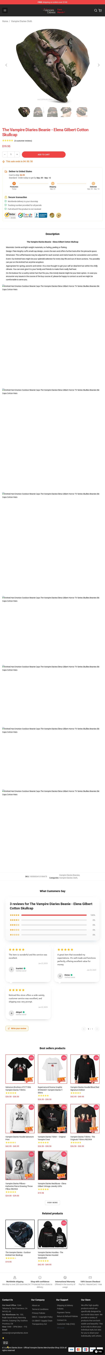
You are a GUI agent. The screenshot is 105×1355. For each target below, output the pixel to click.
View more (52, 1203)
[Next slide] (98, 65)
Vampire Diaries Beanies (69, 875)
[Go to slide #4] (66, 112)
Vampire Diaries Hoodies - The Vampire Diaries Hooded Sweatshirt (50, 1255)
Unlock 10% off (5, 1342)
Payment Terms (63, 1312)
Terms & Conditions (40, 1309)
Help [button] (100, 1352)
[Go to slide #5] (81, 112)
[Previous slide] (6, 65)
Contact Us (61, 1320)
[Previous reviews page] (83, 1028)
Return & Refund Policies (67, 1316)
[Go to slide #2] (38, 112)
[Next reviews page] (97, 1028)
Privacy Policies (38, 1313)
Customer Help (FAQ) (66, 1324)
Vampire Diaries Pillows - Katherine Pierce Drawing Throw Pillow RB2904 (19, 1186)
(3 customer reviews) (23, 141)
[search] (95, 10)
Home (5, 21)
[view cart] (100, 10)
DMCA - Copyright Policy (42, 1317)
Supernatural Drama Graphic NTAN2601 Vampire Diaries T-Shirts (50, 1090)
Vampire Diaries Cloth (21, 21)
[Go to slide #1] (24, 112)
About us (36, 1305)
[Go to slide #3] (52, 112)
